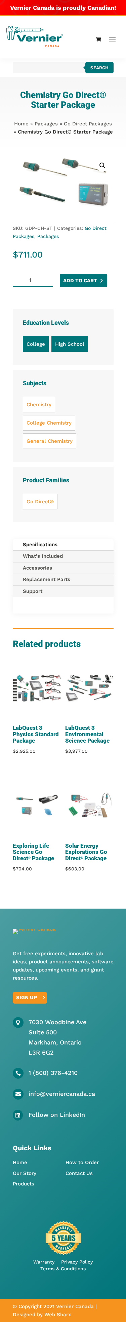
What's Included (43, 556)
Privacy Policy (77, 1262)
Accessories (37, 568)
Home (21, 124)
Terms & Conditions (63, 1268)
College (36, 344)
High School (69, 344)
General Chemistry (50, 441)
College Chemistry (49, 423)
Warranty (43, 1262)
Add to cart (80, 281)
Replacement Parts (46, 579)
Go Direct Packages (88, 124)
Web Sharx (57, 1315)
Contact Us (79, 1173)
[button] (102, 166)
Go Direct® (40, 502)
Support (32, 591)
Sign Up (26, 997)
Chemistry (39, 405)
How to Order (82, 1162)
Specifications (40, 545)
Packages (46, 124)
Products (23, 1184)
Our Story (24, 1173)
